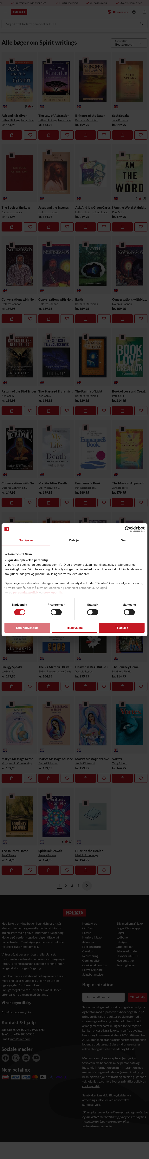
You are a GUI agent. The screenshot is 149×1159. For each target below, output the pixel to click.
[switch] (56, 612)
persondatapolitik (25, 592)
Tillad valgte (74, 627)
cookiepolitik (52, 592)
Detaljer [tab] (74, 540)
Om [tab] (123, 540)
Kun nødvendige (27, 627)
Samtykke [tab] (26, 540)
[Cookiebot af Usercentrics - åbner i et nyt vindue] (128, 529)
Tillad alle (121, 627)
